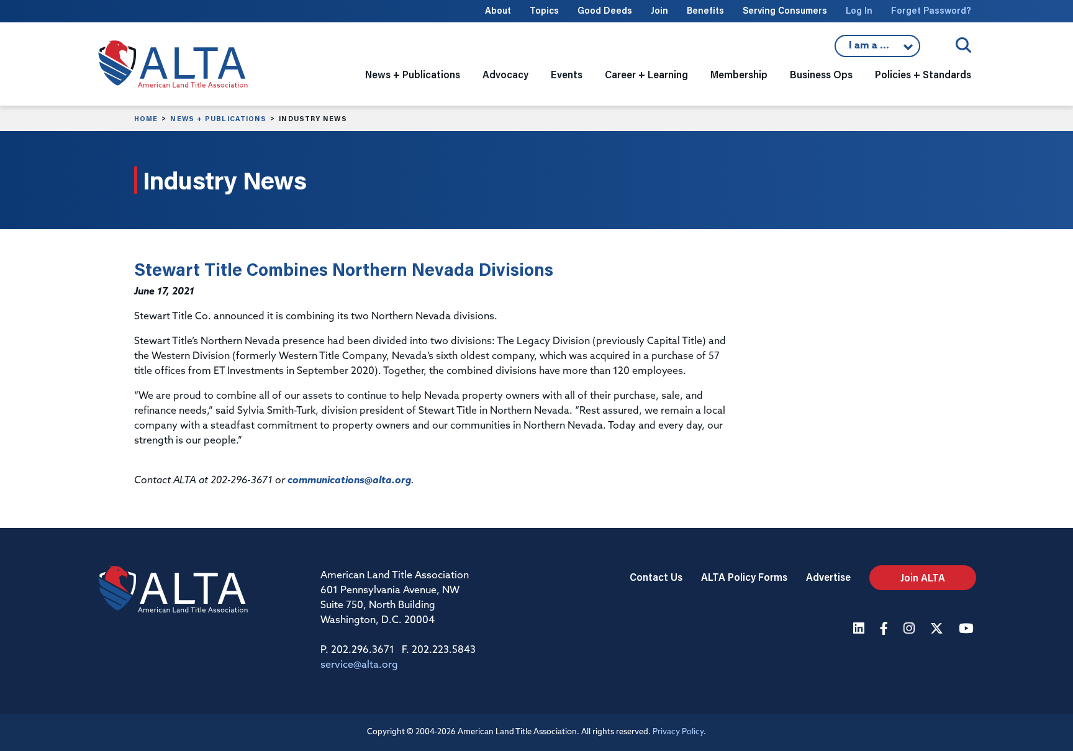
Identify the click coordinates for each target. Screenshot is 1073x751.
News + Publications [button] (412, 74)
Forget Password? (931, 10)
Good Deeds (604, 10)
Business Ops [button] (821, 74)
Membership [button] (738, 74)
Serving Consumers (785, 10)
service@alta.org (359, 665)
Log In (859, 10)
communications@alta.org (349, 481)
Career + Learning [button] (646, 74)
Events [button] (566, 74)
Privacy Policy (678, 732)
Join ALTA (922, 577)
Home (146, 118)
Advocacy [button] (505, 74)
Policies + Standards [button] (923, 74)
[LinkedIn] (860, 629)
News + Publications (218, 118)
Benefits (705, 10)
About (498, 10)
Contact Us (656, 576)
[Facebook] (885, 629)
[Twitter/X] (938, 629)
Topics (544, 10)
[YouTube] (967, 629)
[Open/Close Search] (963, 45)
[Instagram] (910, 629)
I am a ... (877, 49)
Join (659, 10)
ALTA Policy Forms (744, 576)
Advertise (828, 576)
